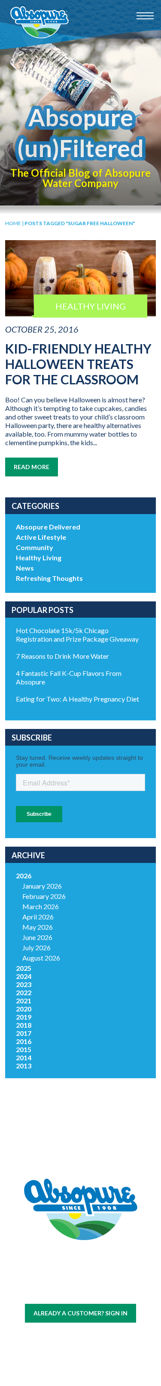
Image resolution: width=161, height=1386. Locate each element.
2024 (23, 976)
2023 (23, 984)
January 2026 (42, 886)
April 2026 (38, 917)
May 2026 (37, 927)
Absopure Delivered (48, 527)
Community (34, 547)
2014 (23, 1057)
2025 (23, 968)
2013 (23, 1066)
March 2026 (40, 906)
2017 (23, 1033)
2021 (23, 1000)
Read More (31, 466)
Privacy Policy (94, 1291)
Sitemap (60, 1291)
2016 (23, 1041)
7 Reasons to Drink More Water (62, 656)
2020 (23, 1009)
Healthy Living (38, 557)
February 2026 (44, 896)
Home (13, 223)
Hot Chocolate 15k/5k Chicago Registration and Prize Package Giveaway (77, 634)
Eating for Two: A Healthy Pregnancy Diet (77, 699)
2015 (23, 1049)
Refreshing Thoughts (49, 578)
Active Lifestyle (41, 537)
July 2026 (36, 947)
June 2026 (37, 937)
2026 (23, 875)
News (25, 568)
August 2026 (41, 958)
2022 (23, 992)
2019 (23, 1017)
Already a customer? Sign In (80, 1313)
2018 (23, 1025)
